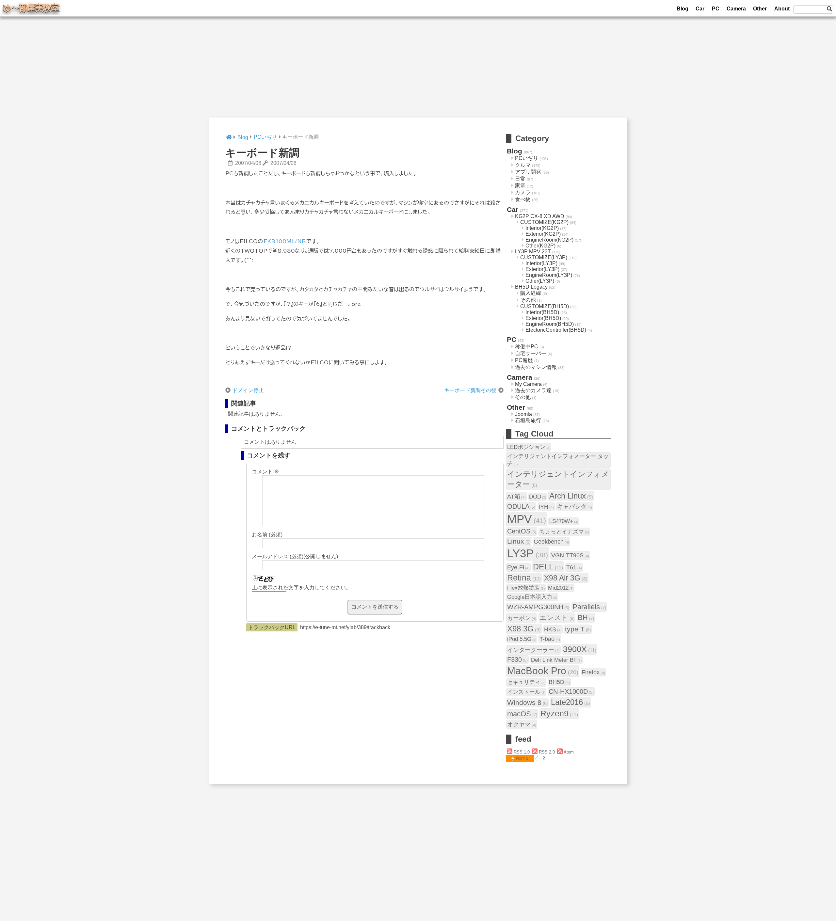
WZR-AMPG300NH (538, 607)
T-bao (549, 638)
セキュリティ (526, 682)
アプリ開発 (528, 172)
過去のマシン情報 (536, 367)
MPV (526, 519)
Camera (736, 8)
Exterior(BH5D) (543, 318)
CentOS (521, 531)
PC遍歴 (524, 360)
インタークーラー (533, 649)
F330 (517, 659)
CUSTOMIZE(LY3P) (543, 257)
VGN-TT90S (570, 555)
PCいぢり (526, 158)
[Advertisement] (418, 72)
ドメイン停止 (248, 390)
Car (700, 8)
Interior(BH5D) (542, 312)
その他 (528, 300)
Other (760, 8)
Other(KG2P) (540, 245)
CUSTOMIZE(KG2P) (544, 222)
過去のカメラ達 (533, 390)
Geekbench (551, 541)
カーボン (521, 617)
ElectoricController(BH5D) (555, 330)
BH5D (559, 681)
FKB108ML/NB (285, 241)
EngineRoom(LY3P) (548, 275)
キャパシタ (574, 506)
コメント (265, 471)
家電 (520, 185)
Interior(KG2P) (542, 228)
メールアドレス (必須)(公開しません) (295, 556)
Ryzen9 (559, 713)
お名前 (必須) (267, 534)
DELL (548, 566)
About (782, 8)
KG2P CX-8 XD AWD (539, 216)
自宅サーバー (530, 353)
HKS (553, 629)
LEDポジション (528, 447)
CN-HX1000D (571, 691)
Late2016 (570, 702)
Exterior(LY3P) (542, 269)
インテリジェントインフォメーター (558, 479)
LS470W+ (563, 521)
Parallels (589, 607)
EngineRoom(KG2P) (549, 240)
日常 (520, 179)
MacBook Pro (542, 670)
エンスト (556, 617)
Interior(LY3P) (541, 263)
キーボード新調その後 (470, 390)
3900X (579, 649)
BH (586, 617)
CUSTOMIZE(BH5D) (544, 306)
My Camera (528, 384)
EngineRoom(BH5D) (549, 324)
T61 (574, 567)
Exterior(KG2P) (543, 234)
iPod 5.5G (521, 639)
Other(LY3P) (539, 281)
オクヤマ (521, 724)
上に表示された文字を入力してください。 (301, 587)
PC (715, 8)
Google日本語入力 (532, 597)
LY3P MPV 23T (533, 251)
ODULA (521, 506)
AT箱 (516, 496)
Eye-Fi (518, 567)
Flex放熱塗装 (526, 588)
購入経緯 (530, 293)
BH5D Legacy (531, 287)
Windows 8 (527, 702)
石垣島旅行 (528, 420)
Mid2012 (560, 588)
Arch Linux (571, 495)
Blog (682, 8)
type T (578, 629)
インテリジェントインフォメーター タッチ (558, 460)
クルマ (523, 165)
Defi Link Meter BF (556, 660)
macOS (522, 714)
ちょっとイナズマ (564, 532)
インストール (526, 692)
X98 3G (524, 628)
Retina (524, 577)
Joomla (523, 414)
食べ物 (523, 199)
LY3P (527, 553)
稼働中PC (526, 346)
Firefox (593, 672)
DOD (537, 497)
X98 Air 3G (565, 578)
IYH (546, 506)
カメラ (523, 192)
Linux (518, 541)
